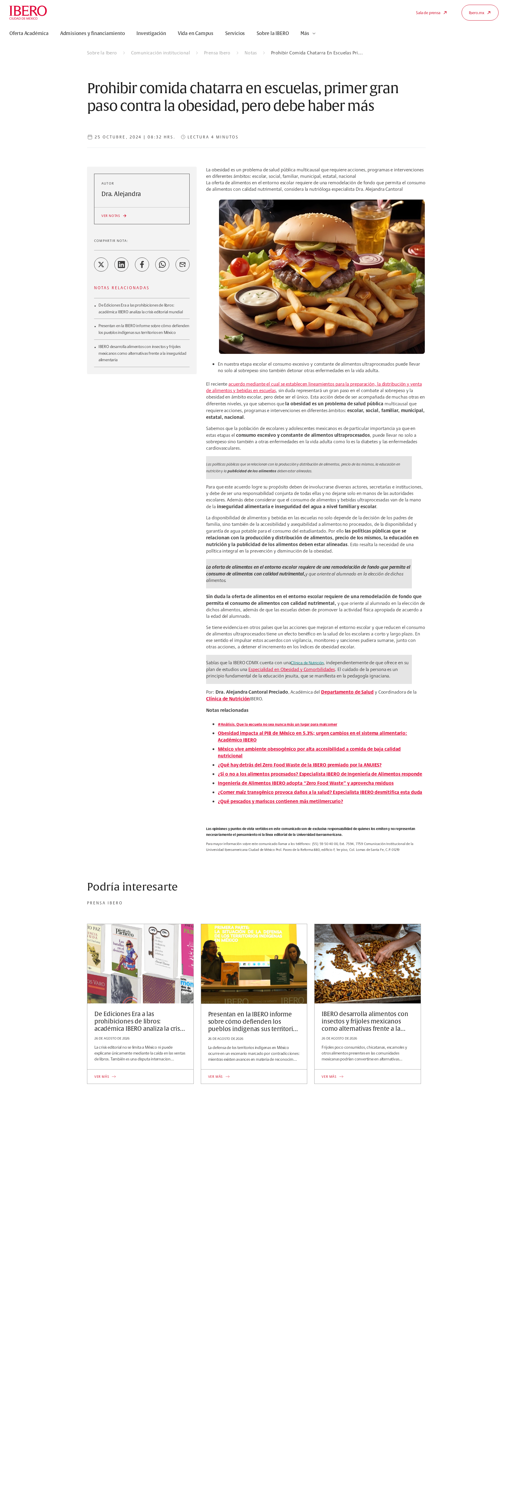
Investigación (151, 33)
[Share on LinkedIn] (121, 264)
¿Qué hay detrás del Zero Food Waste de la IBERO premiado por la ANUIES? (300, 764)
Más (304, 33)
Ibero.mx (476, 13)
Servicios (235, 33)
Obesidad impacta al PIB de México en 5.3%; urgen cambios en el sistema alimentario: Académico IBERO (312, 736)
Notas (251, 52)
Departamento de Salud (347, 691)
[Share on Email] (183, 264)
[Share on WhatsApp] (162, 264)
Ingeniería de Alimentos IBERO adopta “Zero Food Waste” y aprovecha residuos (306, 782)
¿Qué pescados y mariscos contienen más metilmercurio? (280, 801)
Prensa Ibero (217, 52)
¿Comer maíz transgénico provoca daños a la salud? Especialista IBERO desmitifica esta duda (320, 792)
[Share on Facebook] (142, 264)
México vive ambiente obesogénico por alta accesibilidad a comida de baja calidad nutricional (309, 752)
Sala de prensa (428, 13)
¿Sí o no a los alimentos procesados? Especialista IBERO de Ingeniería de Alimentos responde (320, 773)
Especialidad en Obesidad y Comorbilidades (291, 669)
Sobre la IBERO (273, 33)
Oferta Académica (29, 33)
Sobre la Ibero (102, 52)
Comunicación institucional (160, 52)
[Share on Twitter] (101, 264)
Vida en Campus (195, 33)
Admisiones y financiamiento (92, 33)
